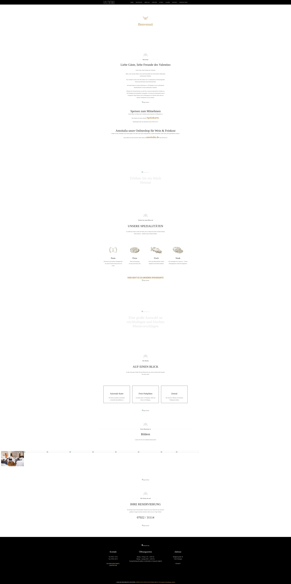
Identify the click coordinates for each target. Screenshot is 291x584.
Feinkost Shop (183, 2)
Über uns (147, 2)
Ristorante (139, 2)
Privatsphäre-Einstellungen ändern (167, 582)
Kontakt (174, 2)
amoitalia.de (152, 137)
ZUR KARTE (178, 563)
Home (132, 2)
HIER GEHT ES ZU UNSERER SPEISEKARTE (145, 277)
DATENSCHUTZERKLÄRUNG (150, 582)
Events (161, 2)
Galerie (168, 2)
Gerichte (154, 2)
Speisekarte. (153, 117)
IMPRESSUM (139, 582)
